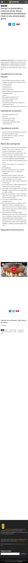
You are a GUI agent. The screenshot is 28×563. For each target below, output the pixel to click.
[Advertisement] (14, 44)
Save (18, 24)
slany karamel (20, 331)
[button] (26, 2)
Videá (6, 5)
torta (2, 333)
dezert (6, 330)
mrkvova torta (20, 330)
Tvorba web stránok (12, 561)
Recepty (2, 5)
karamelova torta (12, 330)
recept (15, 331)
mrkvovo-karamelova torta (6, 331)
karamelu (16, 64)
